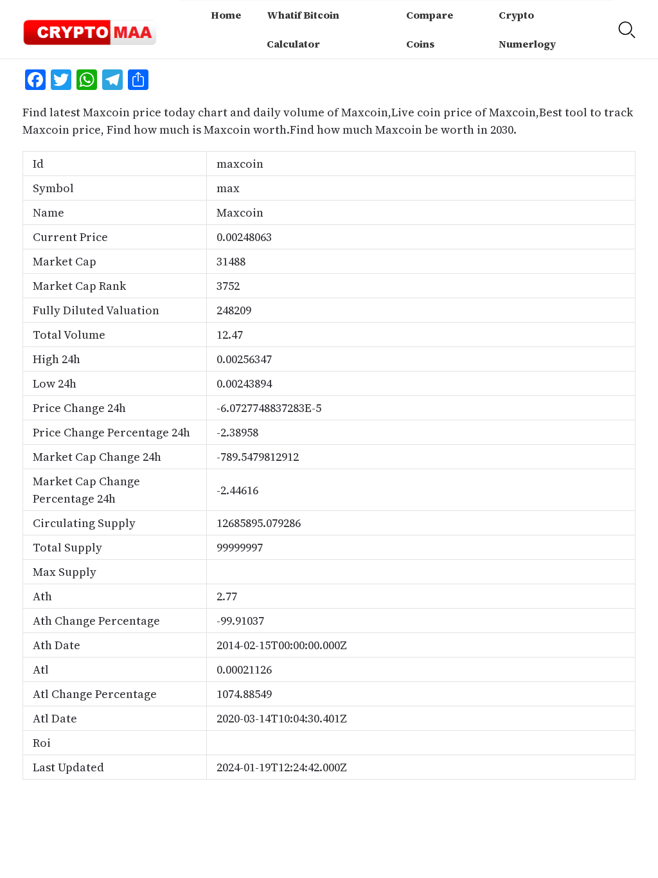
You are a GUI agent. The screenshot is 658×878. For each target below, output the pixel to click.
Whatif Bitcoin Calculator (303, 29)
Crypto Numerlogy (527, 29)
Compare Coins (429, 29)
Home (226, 15)
